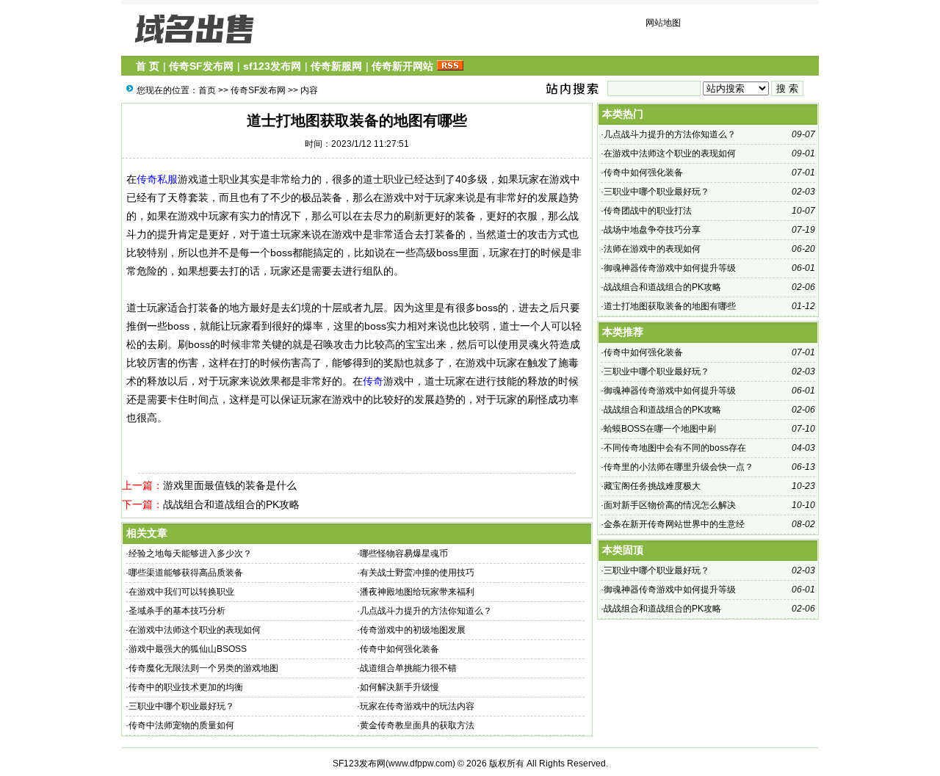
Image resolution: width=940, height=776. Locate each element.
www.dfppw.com (420, 763)
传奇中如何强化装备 (399, 649)
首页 (207, 90)
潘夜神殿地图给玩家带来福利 (417, 592)
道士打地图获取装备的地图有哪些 (670, 306)
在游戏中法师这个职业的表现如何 (195, 630)
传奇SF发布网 (201, 66)
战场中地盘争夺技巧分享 (652, 230)
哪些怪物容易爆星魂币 (404, 553)
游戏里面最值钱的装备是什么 (230, 485)
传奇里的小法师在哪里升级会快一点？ (678, 467)
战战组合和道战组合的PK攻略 (231, 504)
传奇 (373, 381)
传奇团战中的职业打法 (648, 211)
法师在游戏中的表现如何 (652, 249)
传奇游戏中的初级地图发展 (413, 630)
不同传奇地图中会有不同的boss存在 (675, 448)
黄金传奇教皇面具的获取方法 (417, 725)
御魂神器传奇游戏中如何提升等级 (670, 268)
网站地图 (663, 23)
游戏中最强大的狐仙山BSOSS (188, 649)
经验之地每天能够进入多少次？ (190, 553)
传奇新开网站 (402, 66)
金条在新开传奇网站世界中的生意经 (674, 524)
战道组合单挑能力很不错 (408, 668)
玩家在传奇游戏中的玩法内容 (417, 706)
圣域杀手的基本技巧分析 (177, 611)
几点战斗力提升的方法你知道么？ (426, 611)
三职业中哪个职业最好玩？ (181, 706)
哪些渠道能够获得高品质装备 (186, 573)
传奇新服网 (336, 66)
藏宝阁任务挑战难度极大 (652, 486)
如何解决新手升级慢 (399, 687)
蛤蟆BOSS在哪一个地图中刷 (660, 429)
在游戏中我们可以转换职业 (181, 592)
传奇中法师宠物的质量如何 (181, 725)
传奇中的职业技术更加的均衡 (186, 687)
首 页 (147, 66)
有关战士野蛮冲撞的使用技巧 (417, 573)
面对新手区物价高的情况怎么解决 (670, 505)
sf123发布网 (272, 66)
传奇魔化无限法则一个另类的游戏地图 (203, 668)
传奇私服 (157, 179)
